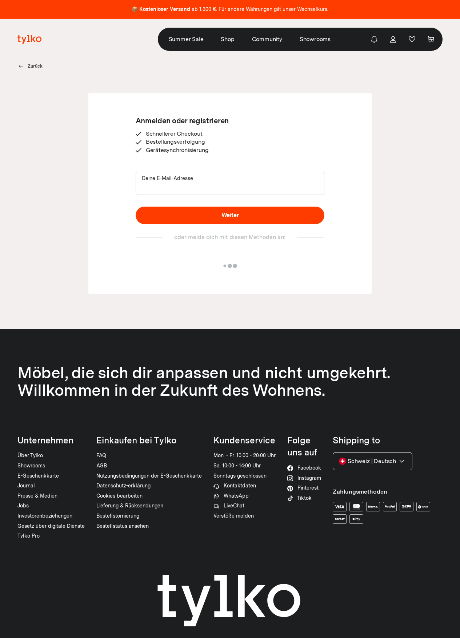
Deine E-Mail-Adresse (167, 178)
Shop (227, 39)
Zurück (35, 66)
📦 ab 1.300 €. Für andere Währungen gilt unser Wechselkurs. (230, 9)
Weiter (230, 215)
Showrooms (315, 39)
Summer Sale (186, 39)
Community (267, 39)
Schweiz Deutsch (372, 461)
